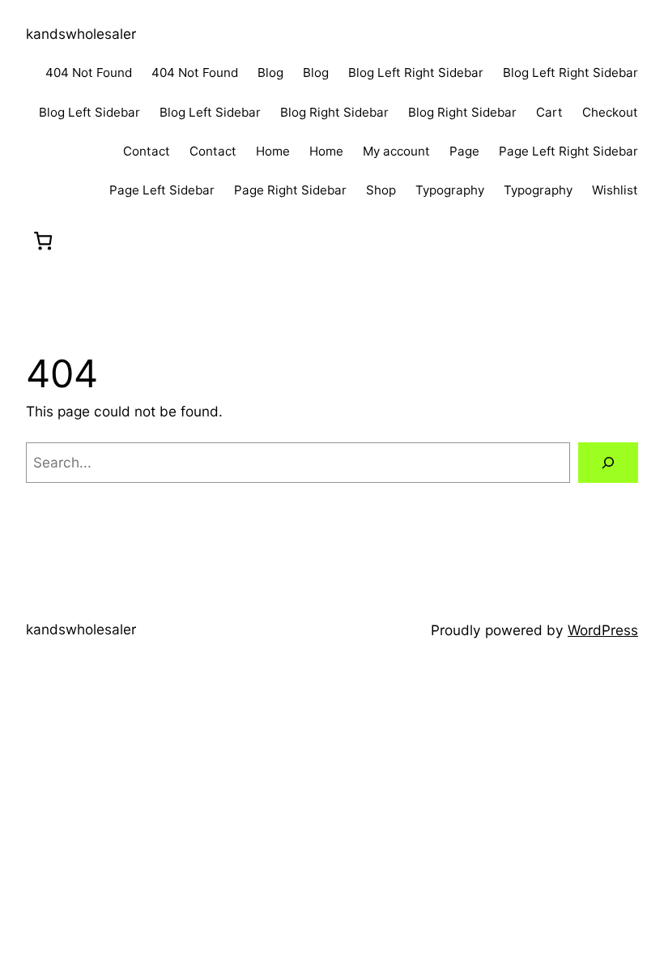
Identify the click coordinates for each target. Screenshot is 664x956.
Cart (549, 112)
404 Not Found (88, 72)
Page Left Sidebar (162, 190)
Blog (270, 72)
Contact (146, 151)
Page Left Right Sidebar (568, 151)
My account (396, 151)
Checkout (610, 112)
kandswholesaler (81, 33)
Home (273, 151)
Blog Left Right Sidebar (415, 72)
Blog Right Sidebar (334, 112)
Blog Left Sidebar (89, 112)
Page (464, 151)
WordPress (603, 629)
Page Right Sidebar (290, 190)
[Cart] (43, 240)
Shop (381, 190)
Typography (449, 190)
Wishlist (615, 190)
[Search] (608, 463)
